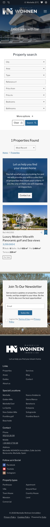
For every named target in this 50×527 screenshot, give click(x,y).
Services (29, 370)
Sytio (44, 517)
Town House (8, 493)
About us (6, 383)
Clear (16, 122)
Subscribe (25, 313)
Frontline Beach (32, 416)
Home (5, 153)
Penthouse (7, 485)
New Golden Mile (10, 412)
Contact (29, 379)
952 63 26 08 (9, 435)
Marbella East (8, 403)
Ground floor (31, 489)
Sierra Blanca (31, 399)
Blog (28, 375)
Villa (4, 489)
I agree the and (24, 320)
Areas (5, 375)
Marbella (6, 395)
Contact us (25, 195)
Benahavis (30, 403)
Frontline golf (8, 416)
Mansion (6, 497)
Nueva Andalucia (33, 395)
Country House (32, 493)
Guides (6, 379)
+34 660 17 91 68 (10, 443)
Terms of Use (24, 319)
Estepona (30, 408)
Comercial (7, 502)
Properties (15, 153)
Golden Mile (8, 399)
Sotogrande (31, 412)
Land (28, 497)
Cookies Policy (23, 517)
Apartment (30, 485)
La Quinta (7, 408)
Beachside (7, 420)
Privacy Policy (10, 517)
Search (30, 123)
